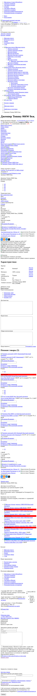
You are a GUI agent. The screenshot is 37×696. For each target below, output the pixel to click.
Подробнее (4, 364)
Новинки (7, 563)
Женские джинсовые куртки (19, 61)
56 (5, 371)
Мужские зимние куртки (18, 86)
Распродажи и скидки (10, 562)
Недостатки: (4, 315)
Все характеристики (7, 195)
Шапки (16, 98)
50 (5, 189)
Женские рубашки (13, 63)
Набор (2, 147)
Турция (3, 204)
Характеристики (5, 151)
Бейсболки (19, 97)
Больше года (7, 297)
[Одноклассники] (4, 239)
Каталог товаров (6, 33)
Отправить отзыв (31, 346)
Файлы (3, 159)
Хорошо (3, 694)
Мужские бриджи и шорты (15, 75)
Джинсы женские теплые (15, 50)
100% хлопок (4, 201)
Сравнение (14, 365)
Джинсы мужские (13, 69)
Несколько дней (8, 293)
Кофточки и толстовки (14, 56)
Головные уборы (9, 43)
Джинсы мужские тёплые (15, 70)
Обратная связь (5, 615)
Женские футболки (13, 53)
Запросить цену (16, 682)
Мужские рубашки (13, 76)
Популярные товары (10, 565)
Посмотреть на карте (14, 606)
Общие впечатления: (7, 331)
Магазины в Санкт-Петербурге (13, 2)
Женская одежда (9, 38)
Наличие (3, 158)
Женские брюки (12, 52)
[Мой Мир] (7, 239)
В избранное (4, 367)
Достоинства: (5, 300)
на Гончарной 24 (22, 120)
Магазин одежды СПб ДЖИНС (10, 618)
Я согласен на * (16, 680)
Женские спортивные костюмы (17, 64)
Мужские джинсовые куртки (19, 84)
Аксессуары (4, 153)
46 (5, 185)
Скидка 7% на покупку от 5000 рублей (12, 170)
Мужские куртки (13, 81)
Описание (4, 150)
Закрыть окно (5, 481)
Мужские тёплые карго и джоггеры (18, 73)
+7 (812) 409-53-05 (6, 616)
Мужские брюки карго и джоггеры (18, 72)
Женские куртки (12, 59)
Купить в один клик (20, 656)
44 (5, 184)
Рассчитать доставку (20, 228)
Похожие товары (6, 156)
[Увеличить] (10, 162)
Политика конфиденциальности (13, 11)
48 (5, 187)
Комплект (3, 148)
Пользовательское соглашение (13, 13)
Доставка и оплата (9, 5)
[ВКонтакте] (2, 239)
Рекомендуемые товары (11, 566)
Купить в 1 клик (16, 227)
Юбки (9, 58)
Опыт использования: (7, 290)
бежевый (3, 198)
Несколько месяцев (9, 294)
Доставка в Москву (9, 8)
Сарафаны (11, 66)
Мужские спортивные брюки (16, 87)
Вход (5, 16)
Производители (8, 568)
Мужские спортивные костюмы (17, 89)
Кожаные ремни (23, 92)
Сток (5, 44)
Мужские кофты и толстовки (16, 80)
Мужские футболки (13, 78)
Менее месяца (8, 296)
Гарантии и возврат (10, 10)
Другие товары (31, 268)
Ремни (6, 41)
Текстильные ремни (13, 94)
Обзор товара (5, 145)
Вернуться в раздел (6, 144)
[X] (9, 239)
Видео (2, 161)
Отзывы (6, 6)
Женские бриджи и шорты (15, 55)
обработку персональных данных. (21, 680)
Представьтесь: (5, 346)
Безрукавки (14, 83)
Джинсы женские (13, 49)
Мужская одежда (9, 39)
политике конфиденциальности (26, 691)
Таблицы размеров (9, 3)
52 (5, 190)
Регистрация (8, 17)
